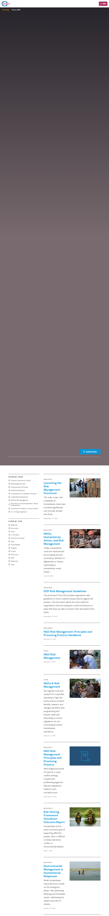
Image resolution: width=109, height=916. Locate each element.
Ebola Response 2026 (18, 484)
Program (14, 548)
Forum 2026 (16, 9)
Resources (14, 554)
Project (13, 551)
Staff (12, 558)
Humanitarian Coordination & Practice (24, 493)
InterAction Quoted (17, 538)
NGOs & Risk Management (20, 500)
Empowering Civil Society (19, 487)
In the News (15, 535)
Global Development (18, 490)
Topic (13, 564)
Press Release (15, 544)
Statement (14, 561)
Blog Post (14, 525)
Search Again (91, 451)
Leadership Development (19, 497)
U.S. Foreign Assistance (19, 512)
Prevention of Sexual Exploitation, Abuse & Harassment (24, 504)
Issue (12, 541)
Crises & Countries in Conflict (21, 480)
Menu (104, 3)
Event (13, 531)
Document (14, 528)
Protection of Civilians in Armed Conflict (24, 508)
